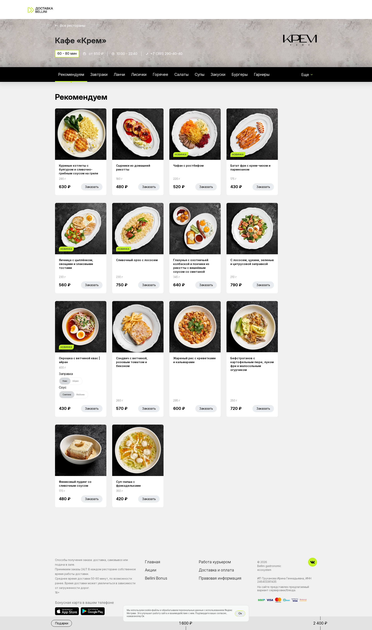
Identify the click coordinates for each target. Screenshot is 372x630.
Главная (152, 562)
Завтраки (99, 74)
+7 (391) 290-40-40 (166, 54)
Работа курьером (215, 562)
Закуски (218, 74)
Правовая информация (220, 578)
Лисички (138, 74)
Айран (75, 381)
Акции (150, 570)
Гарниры (262, 74)
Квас (65, 381)
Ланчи (119, 74)
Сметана (67, 394)
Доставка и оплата (216, 570)
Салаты (181, 74)
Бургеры (240, 74)
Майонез (80, 394)
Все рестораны (72, 25)
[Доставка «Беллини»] (40, 10)
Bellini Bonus (156, 578)
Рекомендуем (71, 74)
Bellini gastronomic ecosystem (269, 567)
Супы (199, 74)
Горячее (160, 74)
